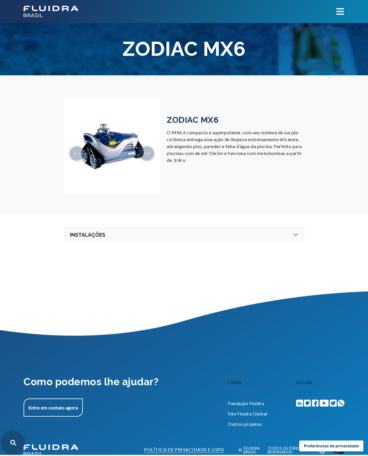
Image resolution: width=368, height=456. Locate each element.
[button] (77, 153)
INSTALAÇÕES (87, 235)
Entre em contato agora (53, 407)
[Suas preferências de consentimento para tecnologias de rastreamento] (331, 445)
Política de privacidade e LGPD (184, 449)
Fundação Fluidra (246, 403)
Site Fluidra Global (247, 413)
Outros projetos (245, 424)
